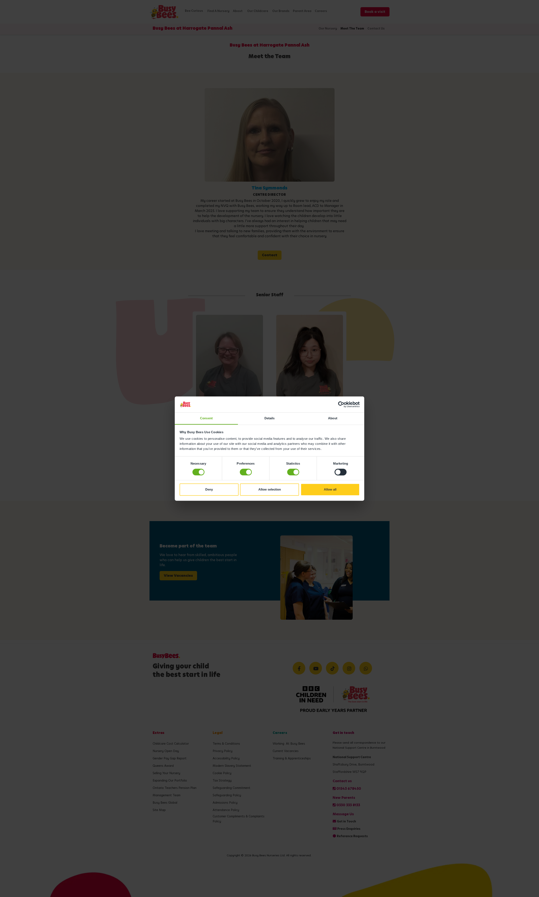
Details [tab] (269, 418)
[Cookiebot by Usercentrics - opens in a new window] (341, 404)
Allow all (330, 489)
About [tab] (332, 418)
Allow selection (269, 489)
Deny (209, 489)
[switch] (246, 472)
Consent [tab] (206, 418)
